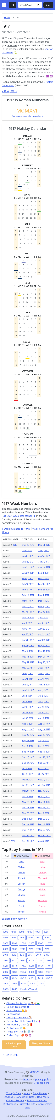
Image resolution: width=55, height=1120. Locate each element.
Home (7, 17)
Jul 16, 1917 (27, 707)
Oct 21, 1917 (43, 779)
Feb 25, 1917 (44, 589)
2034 (23, 972)
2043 (49, 977)
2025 (48, 960)
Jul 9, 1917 (27, 701)
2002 (5, 943)
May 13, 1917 (44, 651)
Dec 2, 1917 (43, 813)
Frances (42, 906)
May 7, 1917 (27, 651)
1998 (22, 937)
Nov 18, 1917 (44, 802)
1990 (5, 932)
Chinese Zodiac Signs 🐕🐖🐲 (23, 1003)
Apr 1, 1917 (43, 617)
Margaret (42, 878)
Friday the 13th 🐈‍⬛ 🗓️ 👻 (20, 1031)
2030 (40, 966)
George (21, 889)
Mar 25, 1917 (44, 612)
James (21, 872)
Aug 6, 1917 (27, 723)
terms (26, 1079)
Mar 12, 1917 (28, 606)
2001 (47, 937)
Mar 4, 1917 (43, 595)
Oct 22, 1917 (28, 785)
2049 (6, 989)
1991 (13, 932)
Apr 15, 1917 (43, 629)
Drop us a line (41, 1082)
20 (39, 151)
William (21, 867)
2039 (14, 977)
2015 (13, 955)
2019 (46, 955)
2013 (47, 949)
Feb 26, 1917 (28, 595)
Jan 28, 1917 (44, 567)
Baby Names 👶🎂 (16, 1010)
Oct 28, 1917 (44, 785)
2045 (14, 983)
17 (28, 151)
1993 (29, 932)
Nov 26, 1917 (28, 813)
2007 (49, 943)
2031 (48, 966)
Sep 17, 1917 (28, 757)
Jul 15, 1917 (43, 701)
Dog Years (43, 1096)
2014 (5, 955)
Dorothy (42, 872)
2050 (14, 989)
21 (16, 155)
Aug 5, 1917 (43, 718)
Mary (42, 861)
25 (32, 155)
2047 (32, 983)
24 (28, 155)
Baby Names (40, 1093)
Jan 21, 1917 (44, 561)
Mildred (42, 889)
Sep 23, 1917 (44, 757)
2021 (14, 960)
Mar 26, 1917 (28, 617)
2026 (5, 966)
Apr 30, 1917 (28, 645)
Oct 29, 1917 (28, 791)
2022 (22, 960)
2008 (5, 949)
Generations (13, 1013)
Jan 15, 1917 (27, 561)
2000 (38, 937)
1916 (15, 545)
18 (32, 151)
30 (23, 159)
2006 (40, 943)
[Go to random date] (12, 5)
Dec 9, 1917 (43, 819)
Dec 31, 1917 (28, 841)
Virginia (42, 911)
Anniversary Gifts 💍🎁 (19, 1024)
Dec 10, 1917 (28, 824)
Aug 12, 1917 (44, 723)
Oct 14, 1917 (44, 774)
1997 (13, 937)
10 (28, 147)
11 (31, 147)
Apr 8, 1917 (43, 623)
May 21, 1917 (28, 662)
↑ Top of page (10, 1054)
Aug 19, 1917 (44, 729)
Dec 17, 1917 (28, 830)
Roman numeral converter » (27, 116)
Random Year (27, 989)
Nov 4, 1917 (43, 791)
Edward (21, 900)
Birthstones (9, 1103)
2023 (31, 960)
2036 (40, 972)
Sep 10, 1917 (28, 751)
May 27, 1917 (44, 662)
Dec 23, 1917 (44, 830)
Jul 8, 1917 (43, 696)
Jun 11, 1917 (27, 679)
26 (35, 155)
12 (35, 147)
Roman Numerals (16, 1006)
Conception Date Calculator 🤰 (23, 1021)
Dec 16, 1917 (44, 824)
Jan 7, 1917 (43, 550)
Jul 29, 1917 (43, 712)
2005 (31, 943)
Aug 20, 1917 (28, 735)
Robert (21, 878)
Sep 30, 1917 (44, 763)
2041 (31, 977)
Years (27, 1093)
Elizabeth (42, 900)
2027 (14, 966)
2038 (5, 977)
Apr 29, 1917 (44, 640)
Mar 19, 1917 (28, 612)
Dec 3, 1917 (27, 819)
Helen (42, 867)
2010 (22, 949)
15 (20, 151)
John (21, 861)
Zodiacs (8, 1096)
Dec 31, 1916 (44, 545)
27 (39, 155)
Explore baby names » (14, 918)
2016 (22, 955)
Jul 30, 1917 (27, 718)
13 (39, 147)
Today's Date (13, 1093)
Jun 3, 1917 (43, 668)
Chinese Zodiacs (15, 1100)
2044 (6, 983)
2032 (5, 972)
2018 (38, 955)
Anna (42, 895)
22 (20, 155)
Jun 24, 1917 (44, 684)
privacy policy (43, 1079)
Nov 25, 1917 (44, 807)
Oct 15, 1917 (27, 779)
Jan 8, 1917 (27, 556)
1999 (30, 937)
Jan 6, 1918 (43, 841)
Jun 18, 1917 (28, 684)
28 (16, 159)
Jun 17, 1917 (43, 679)
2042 (40, 977)
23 (24, 155)
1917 (13, 841)
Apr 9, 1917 (27, 629)
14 (16, 151)
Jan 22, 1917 (28, 567)
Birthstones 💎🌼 (16, 1028)
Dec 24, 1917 (28, 835)
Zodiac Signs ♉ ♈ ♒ (19, 1035)
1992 (21, 932)
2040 (23, 977)
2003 (14, 943)
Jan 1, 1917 (27, 550)
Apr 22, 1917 (44, 634)
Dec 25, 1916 (28, 545)
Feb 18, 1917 (44, 584)
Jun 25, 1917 (28, 690)
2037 (49, 972)
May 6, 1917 (44, 645)
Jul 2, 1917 (27, 696)
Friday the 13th (27, 1103)
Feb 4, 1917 (43, 573)
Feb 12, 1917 (28, 584)
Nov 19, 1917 (28, 807)
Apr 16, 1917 (27, 634)
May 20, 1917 (44, 656)
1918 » (13, 91)
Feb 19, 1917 (28, 589)
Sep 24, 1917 (28, 763)
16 (24, 151)
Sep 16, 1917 (44, 751)
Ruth (42, 883)
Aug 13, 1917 (28, 729)
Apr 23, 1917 (28, 640)
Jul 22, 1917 (43, 707)
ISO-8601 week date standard (18, 515)
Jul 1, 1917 (43, 690)
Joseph (21, 883)
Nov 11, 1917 (44, 796)
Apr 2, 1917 (27, 623)
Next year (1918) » (41, 1043)
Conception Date (25, 1096)
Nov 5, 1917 (27, 796)
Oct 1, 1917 (27, 768)
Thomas (22, 911)
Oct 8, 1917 (27, 774)
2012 (38, 949)
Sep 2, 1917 (43, 740)
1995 (46, 932)
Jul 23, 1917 (27, 712)
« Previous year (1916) (14, 1045)
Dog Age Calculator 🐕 (19, 1017)
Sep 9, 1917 (43, 746)
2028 (23, 966)
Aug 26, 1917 (44, 735)
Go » (48, 5)
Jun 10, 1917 (44, 673)
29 (19, 159)
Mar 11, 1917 (43, 601)
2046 (23, 983)
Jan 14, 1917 (44, 556)
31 (28, 159)
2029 (31, 966)
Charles (21, 895)
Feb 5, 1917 (27, 578)
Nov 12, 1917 (28, 802)
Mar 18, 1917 (44, 606)
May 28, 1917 (28, 668)
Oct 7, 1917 (43, 768)
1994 (37, 932)
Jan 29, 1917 (28, 573)
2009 (14, 949)
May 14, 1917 (28, 656)
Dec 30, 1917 (44, 835)
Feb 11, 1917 (43, 578)
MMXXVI (35, 1072)
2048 (41, 983)
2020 (5, 960)
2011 (31, 949)
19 (35, 151)
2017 (30, 955)
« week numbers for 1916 (16, 528)
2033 (14, 972)
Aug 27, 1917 (28, 740)
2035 (31, 972)
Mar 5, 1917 (27, 601)
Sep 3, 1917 (27, 746)
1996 (5, 937)
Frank (21, 906)
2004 (23, 943)
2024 (40, 960)
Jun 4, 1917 (27, 673)
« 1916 (5, 91)
